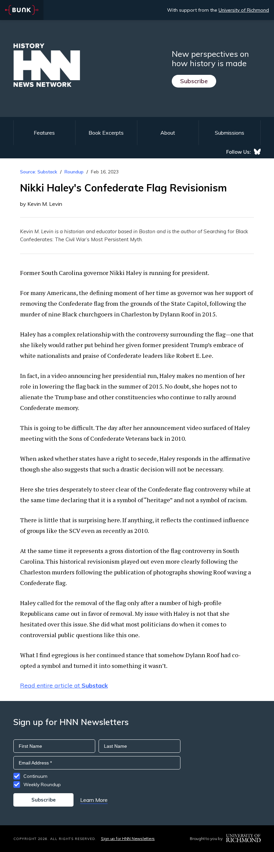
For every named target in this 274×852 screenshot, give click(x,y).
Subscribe (194, 81)
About (167, 132)
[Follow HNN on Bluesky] (257, 151)
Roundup (74, 172)
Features (44, 132)
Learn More (94, 800)
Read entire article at (64, 685)
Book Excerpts (106, 132)
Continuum (35, 776)
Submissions (229, 132)
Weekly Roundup (42, 785)
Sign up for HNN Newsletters (128, 838)
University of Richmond (244, 10)
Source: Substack (38, 172)
